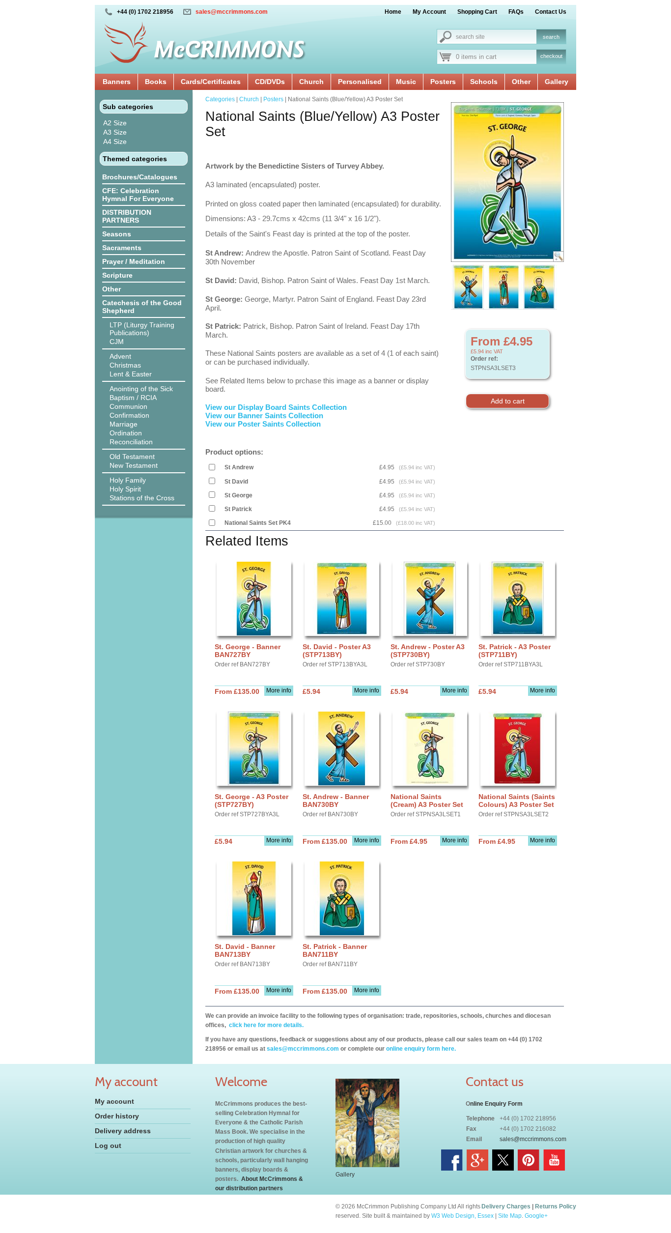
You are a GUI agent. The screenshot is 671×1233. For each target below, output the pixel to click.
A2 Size (115, 123)
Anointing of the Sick (141, 389)
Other (521, 82)
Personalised (360, 82)
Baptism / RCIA (133, 397)
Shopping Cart (477, 11)
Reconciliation (131, 442)
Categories (220, 99)
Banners (117, 82)
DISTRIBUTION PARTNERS (126, 216)
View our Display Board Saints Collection (276, 407)
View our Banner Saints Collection (265, 415)
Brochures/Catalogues (139, 177)
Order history (117, 1116)
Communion (128, 406)
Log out (108, 1145)
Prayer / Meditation (133, 261)
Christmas (125, 365)
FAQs (516, 11)
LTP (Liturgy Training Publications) (142, 329)
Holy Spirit (125, 489)
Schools (484, 82)
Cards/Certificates (211, 82)
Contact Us (550, 11)
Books (156, 82)
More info (278, 690)
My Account (429, 11)
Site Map (510, 1215)
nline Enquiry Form (496, 1103)
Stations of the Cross (142, 498)
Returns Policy (555, 1206)
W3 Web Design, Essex (462, 1215)
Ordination (126, 433)
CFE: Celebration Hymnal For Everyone (138, 194)
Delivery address (123, 1131)
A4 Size (115, 141)
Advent (120, 356)
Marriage (124, 424)
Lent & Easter (131, 374)
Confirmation (129, 415)
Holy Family (128, 480)
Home (393, 11)
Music (406, 82)
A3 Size (115, 132)
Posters (443, 82)
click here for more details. (265, 1025)
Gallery (556, 82)
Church (311, 82)
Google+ (536, 1215)
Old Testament (132, 456)
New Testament (134, 465)
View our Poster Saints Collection (263, 424)
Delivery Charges (506, 1206)
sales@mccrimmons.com (232, 11)
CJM (117, 341)
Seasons (116, 234)
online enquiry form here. (421, 1048)
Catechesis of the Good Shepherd (142, 307)
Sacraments (121, 248)
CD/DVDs (270, 82)
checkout (551, 56)
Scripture (117, 275)
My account (114, 1101)
